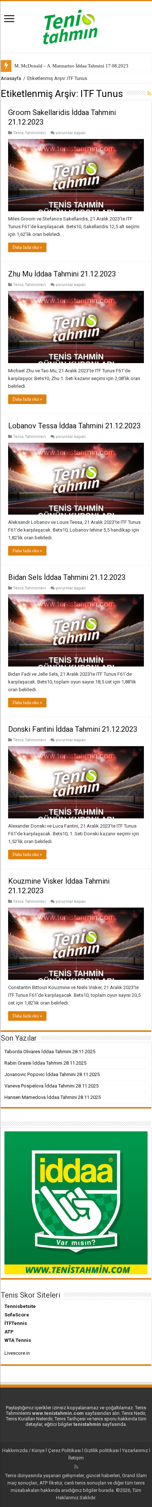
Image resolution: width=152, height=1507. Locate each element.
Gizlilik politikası (101, 1450)
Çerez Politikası (64, 1450)
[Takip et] (149, 93)
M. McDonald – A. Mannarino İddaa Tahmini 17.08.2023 (71, 66)
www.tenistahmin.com (58, 1413)
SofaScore (16, 1315)
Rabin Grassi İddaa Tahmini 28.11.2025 (45, 1063)
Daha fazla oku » (27, 247)
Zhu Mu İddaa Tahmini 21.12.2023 (62, 273)
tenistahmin (87, 1424)
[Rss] (76, 1466)
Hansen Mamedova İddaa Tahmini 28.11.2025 (52, 1097)
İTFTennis (15, 1323)
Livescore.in (17, 1353)
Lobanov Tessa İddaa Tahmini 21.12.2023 (74, 425)
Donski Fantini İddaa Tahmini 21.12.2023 (72, 729)
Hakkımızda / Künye (23, 1450)
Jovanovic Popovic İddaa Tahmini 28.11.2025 (52, 1074)
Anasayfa (11, 78)
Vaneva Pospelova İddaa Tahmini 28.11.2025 (51, 1086)
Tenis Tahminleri (29, 132)
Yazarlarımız (135, 1450)
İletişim (76, 1458)
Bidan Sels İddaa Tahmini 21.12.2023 (66, 577)
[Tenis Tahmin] (76, 25)
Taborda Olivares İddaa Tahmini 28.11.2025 (49, 1051)
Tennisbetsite (20, 1306)
